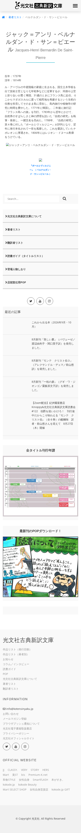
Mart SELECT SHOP (14, 789)
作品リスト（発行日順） (17, 649)
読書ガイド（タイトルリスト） (25, 256)
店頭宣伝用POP (16, 282)
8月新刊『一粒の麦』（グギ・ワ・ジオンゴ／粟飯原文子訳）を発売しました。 (53, 386)
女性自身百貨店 (39, 789)
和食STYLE (9, 779)
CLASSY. (13, 770)
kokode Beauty (27, 784)
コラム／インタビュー (16, 664)
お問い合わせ (11, 714)
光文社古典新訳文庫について (24, 216)
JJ (3, 770)
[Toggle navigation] (75, 6)
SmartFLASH (40, 779)
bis (23, 775)
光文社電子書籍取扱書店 (17, 728)
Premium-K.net (37, 775)
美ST (15, 775)
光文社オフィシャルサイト (18, 738)
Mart (6, 775)
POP (5, 674)
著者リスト (15, 17)
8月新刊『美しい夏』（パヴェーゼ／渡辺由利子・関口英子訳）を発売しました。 (53, 343)
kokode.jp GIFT (61, 789)
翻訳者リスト (15, 242)
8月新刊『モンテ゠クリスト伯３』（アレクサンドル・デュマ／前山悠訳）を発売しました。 (53, 365)
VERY (24, 770)
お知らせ (8, 659)
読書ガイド (9, 669)
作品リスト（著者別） (16, 654)
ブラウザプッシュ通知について (21, 723)
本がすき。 (58, 779)
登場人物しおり (16, 269)
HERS (45, 770)
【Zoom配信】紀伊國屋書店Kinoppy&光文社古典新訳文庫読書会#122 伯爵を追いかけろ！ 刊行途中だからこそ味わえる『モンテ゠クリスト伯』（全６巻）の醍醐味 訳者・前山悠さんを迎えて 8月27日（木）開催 (54, 415)
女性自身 (24, 779)
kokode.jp (9, 784)
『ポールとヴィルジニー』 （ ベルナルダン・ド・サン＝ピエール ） (40, 169)
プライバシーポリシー (16, 733)
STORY (35, 770)
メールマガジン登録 (15, 718)
